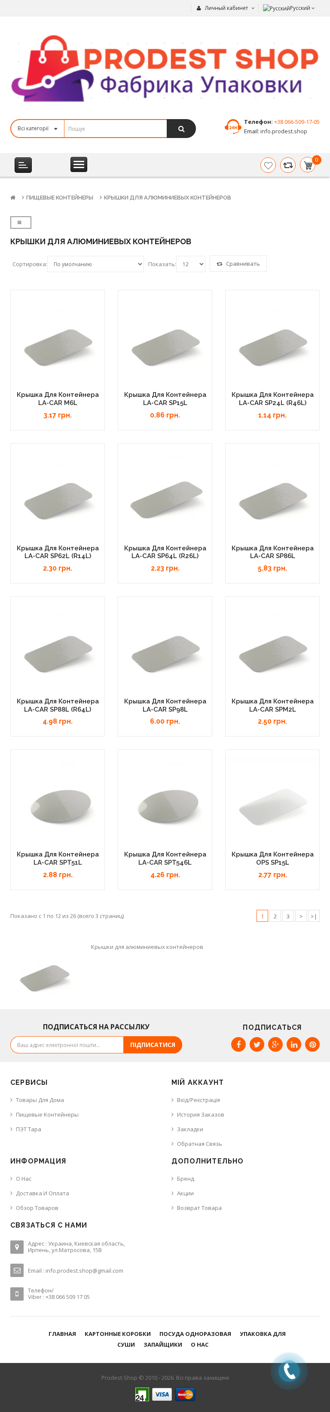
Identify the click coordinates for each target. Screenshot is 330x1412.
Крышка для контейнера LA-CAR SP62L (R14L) (58, 552)
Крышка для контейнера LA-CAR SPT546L (165, 858)
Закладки (190, 1129)
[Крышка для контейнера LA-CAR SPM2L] (272, 650)
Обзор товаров (37, 1208)
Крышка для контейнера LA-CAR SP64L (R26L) (165, 552)
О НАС (199, 1344)
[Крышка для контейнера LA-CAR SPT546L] (165, 803)
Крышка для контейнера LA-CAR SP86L (273, 552)
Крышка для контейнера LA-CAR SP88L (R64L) (58, 705)
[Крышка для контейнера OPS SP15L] (272, 803)
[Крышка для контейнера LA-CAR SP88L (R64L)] (57, 650)
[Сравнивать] (288, 165)
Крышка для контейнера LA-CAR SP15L (165, 399)
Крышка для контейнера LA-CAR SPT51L (58, 858)
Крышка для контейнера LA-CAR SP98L (165, 705)
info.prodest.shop (283, 131)
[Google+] (275, 1044)
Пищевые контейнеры (59, 197)
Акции (185, 1193)
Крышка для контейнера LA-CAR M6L (58, 399)
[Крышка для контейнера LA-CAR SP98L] (165, 650)
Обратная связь (199, 1144)
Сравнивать (242, 263)
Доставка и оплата (42, 1193)
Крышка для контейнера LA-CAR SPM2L (273, 705)
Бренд (185, 1178)
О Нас (23, 1178)
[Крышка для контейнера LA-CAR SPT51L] (57, 803)
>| (314, 916)
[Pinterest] (312, 1044)
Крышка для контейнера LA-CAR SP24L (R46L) (273, 399)
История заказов (200, 1114)
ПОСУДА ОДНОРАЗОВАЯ (195, 1334)
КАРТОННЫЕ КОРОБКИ (118, 1334)
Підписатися (152, 1045)
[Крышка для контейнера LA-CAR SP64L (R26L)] (165, 497)
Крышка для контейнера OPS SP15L (273, 858)
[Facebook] (238, 1044)
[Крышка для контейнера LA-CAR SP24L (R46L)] (272, 343)
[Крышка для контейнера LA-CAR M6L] (57, 343)
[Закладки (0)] (268, 165)
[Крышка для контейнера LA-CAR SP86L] (272, 497)
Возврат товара (199, 1208)
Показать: (162, 264)
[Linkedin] (294, 1044)
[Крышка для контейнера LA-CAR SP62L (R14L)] (57, 497)
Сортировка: (29, 264)
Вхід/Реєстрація (198, 1100)
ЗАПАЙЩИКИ (163, 1344)
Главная (62, 1334)
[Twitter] (257, 1044)
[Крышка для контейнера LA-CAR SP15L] (165, 343)
